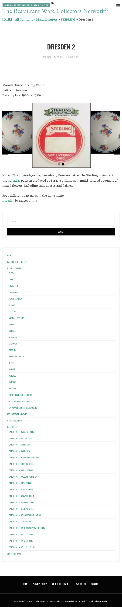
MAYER (11, 324)
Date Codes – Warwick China (21, 541)
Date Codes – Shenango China (21, 502)
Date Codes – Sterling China (21, 508)
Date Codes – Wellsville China (22, 547)
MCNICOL (12, 330)
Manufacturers (47, 19)
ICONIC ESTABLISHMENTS (17, 414)
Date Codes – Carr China (19, 451)
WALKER (12, 369)
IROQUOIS (13, 305)
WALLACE (12, 375)
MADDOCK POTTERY (16, 318)
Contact (95, 584)
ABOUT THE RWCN (14, 553)
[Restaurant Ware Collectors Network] (55, 8)
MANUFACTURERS (14, 268)
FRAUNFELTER (14, 286)
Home (9, 255)
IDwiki (7, 19)
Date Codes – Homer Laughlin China (24, 457)
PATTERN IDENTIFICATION (17, 262)
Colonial (14, 180)
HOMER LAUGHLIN (15, 298)
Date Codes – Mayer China (20, 483)
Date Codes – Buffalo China (21, 438)
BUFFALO (12, 273)
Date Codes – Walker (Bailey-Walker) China (27, 528)
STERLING (68, 19)
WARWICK (12, 382)
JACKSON (12, 311)
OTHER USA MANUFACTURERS (20, 395)
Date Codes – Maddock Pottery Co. (24, 476)
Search (61, 231)
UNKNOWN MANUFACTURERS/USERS (23, 407)
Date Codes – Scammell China (21, 496)
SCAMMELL (13, 337)
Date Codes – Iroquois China (21, 464)
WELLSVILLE (13, 388)
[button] (59, 164)
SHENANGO (13, 343)
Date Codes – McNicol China (21, 489)
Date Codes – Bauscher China (21, 431)
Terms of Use (79, 584)
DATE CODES (12, 427)
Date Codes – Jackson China (21, 470)
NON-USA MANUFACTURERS (19, 401)
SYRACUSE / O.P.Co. (16, 356)
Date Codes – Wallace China (21, 534)
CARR (11, 279)
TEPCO (11, 363)
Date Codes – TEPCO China (20, 521)
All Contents (24, 19)
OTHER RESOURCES (14, 420)
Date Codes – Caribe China (20, 444)
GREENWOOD (14, 292)
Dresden (8, 200)
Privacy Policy (40, 584)
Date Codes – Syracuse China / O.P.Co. (25, 515)
